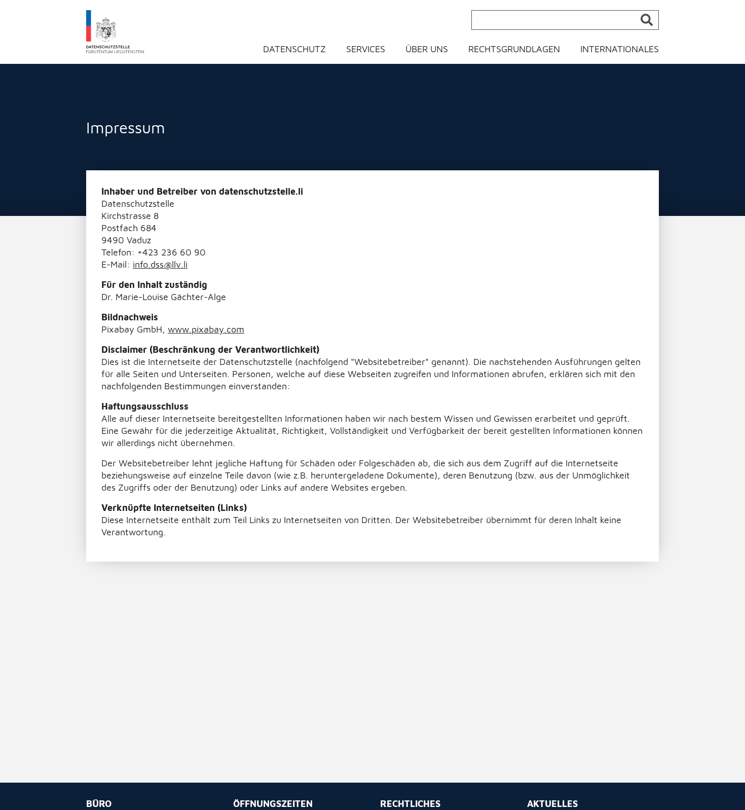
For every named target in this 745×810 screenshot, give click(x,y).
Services (365, 49)
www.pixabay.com (206, 329)
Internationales (619, 49)
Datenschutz (294, 49)
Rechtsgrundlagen (514, 49)
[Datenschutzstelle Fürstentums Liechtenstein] (115, 31)
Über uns (426, 49)
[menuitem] (300, 51)
